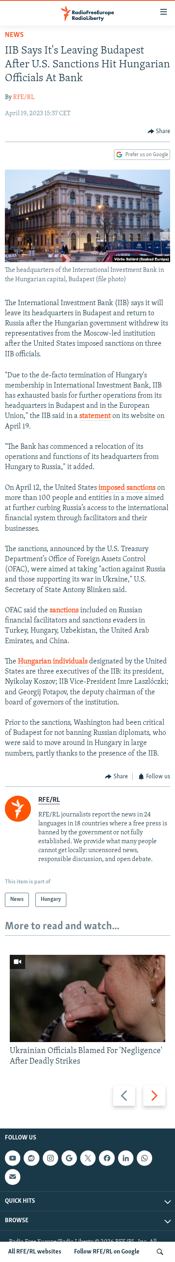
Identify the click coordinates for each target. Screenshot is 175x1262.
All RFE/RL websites (34, 1252)
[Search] (160, 1252)
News (14, 35)
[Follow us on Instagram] (50, 1158)
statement (95, 416)
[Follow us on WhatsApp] (144, 1158)
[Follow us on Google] (69, 1158)
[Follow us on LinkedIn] (125, 1158)
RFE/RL (24, 97)
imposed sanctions (126, 488)
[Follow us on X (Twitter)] (88, 1158)
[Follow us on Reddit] (31, 1158)
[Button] (159, 131)
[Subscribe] (12, 1177)
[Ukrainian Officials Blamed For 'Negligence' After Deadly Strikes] (87, 998)
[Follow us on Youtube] (12, 1158)
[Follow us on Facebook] (106, 1158)
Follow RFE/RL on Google (107, 1252)
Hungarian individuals (53, 661)
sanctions (64, 610)
